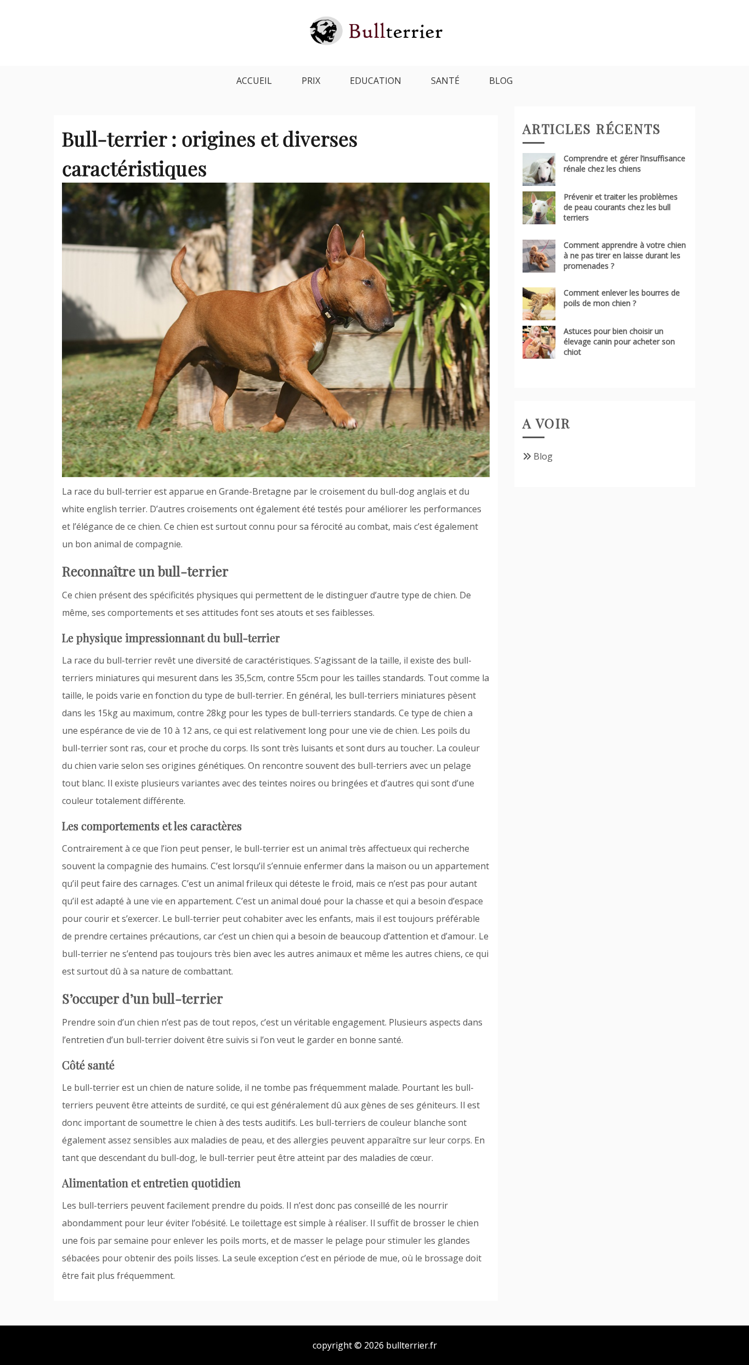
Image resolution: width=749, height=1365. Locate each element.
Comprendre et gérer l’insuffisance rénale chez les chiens (624, 163)
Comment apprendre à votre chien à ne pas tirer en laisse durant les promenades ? (625, 255)
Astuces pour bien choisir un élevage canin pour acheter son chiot (619, 341)
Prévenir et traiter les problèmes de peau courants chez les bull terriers (621, 207)
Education (375, 81)
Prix (311, 81)
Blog (501, 81)
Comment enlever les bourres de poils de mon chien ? (622, 297)
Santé (445, 81)
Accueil (254, 81)
